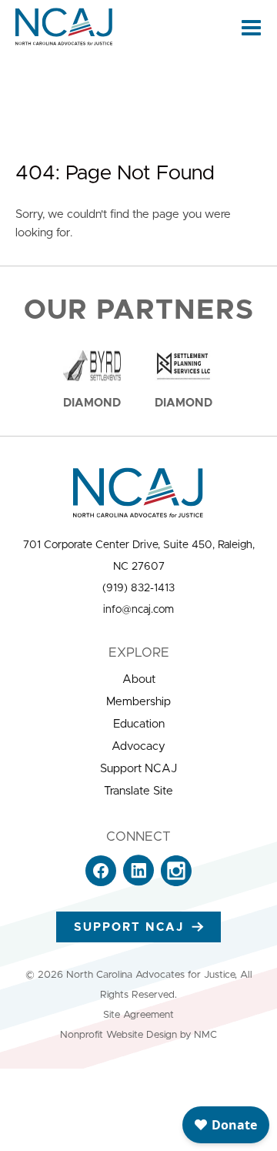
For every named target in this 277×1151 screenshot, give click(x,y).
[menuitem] (138, 680)
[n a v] (251, 27)
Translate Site (138, 791)
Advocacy (138, 746)
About (138, 679)
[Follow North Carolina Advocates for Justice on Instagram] (176, 882)
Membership (138, 702)
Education (139, 724)
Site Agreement (138, 1015)
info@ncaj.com (138, 609)
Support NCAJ (138, 769)
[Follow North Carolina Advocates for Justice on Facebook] (100, 882)
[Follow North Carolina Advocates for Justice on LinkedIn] (138, 882)
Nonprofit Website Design (118, 1035)
